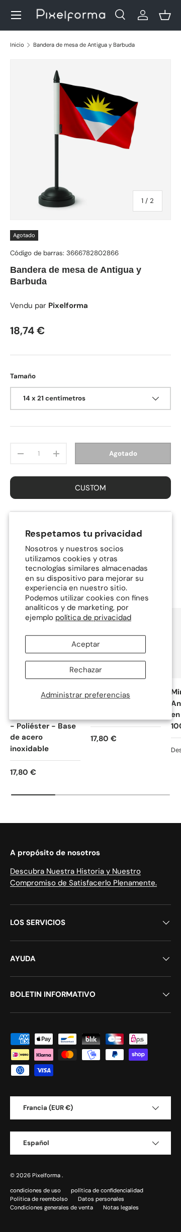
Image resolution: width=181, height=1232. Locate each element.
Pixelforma (47, 1175)
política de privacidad (93, 617)
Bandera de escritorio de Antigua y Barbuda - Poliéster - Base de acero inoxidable (44, 720)
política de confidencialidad (107, 1190)
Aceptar (85, 645)
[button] (165, 15)
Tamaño (23, 376)
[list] (90, 140)
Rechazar (85, 670)
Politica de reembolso (39, 1198)
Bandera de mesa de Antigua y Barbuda (84, 44)
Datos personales (101, 1198)
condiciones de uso (35, 1190)
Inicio (17, 44)
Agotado (123, 453)
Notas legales (121, 1207)
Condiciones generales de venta (51, 1207)
